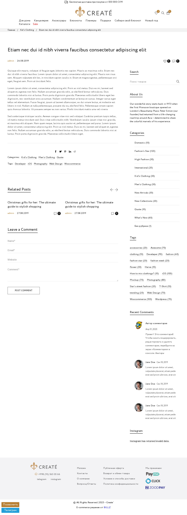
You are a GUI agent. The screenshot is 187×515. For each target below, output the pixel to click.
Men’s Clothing (47, 157)
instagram (56, 479)
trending (137, 293)
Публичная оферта (113, 468)
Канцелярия (41, 20)
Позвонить (10, 504)
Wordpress (163, 299)
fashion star (138, 261)
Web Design (56, 164)
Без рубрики (141, 226)
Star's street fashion (143, 286)
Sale (35, 24)
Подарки (105, 20)
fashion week (159, 261)
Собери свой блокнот (128, 20)
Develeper (20, 164)
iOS (30, 164)
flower (136, 267)
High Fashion (142, 159)
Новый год (151, 20)
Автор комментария (156, 323)
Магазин (81, 468)
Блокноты (76, 20)
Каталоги (24, 24)
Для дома (24, 20)
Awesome (158, 248)
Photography (40, 164)
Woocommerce (72, 164)
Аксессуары (59, 20)
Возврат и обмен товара (116, 473)
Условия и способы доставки (119, 479)
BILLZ (107, 507)
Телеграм (10, 510)
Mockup (137, 280)
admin (11, 61)
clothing (136, 254)
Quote (60, 157)
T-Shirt (165, 286)
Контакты (82, 473)
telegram (41, 479)
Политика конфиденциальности (120, 484)
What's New (141, 218)
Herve (150, 267)
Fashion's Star (142, 151)
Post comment (24, 291)
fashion (172, 254)
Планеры (91, 20)
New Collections (143, 201)
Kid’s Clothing (27, 30)
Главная (11, 30)
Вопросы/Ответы (86, 484)
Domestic (140, 143)
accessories (138, 248)
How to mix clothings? (144, 273)
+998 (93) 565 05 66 (49, 474)
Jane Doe (150, 362)
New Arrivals (141, 193)
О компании (83, 479)
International (141, 168)
